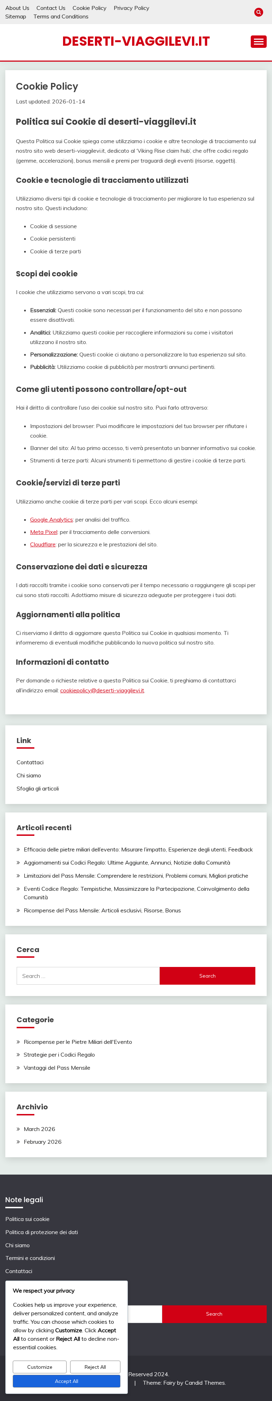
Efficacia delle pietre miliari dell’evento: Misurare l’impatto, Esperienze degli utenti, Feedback (138, 849)
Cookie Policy (90, 7)
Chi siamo (29, 775)
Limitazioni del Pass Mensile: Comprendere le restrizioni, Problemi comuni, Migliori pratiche (136, 875)
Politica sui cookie (27, 1218)
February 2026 (43, 1141)
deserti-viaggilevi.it (136, 41)
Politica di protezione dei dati (41, 1232)
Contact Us (51, 7)
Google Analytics (51, 519)
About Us (17, 7)
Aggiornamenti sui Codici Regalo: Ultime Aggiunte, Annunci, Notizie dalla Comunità (127, 862)
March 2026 (39, 1128)
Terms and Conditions (61, 16)
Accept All (66, 1381)
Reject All (95, 1367)
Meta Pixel (43, 531)
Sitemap (15, 16)
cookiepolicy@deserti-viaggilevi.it (102, 690)
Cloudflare (43, 544)
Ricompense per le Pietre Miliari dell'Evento (78, 1041)
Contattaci (30, 762)
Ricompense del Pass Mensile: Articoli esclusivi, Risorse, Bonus (102, 910)
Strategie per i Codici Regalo (59, 1054)
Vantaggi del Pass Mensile (57, 1067)
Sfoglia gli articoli (38, 788)
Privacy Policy (131, 7)
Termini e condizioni (30, 1257)
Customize (39, 1367)
